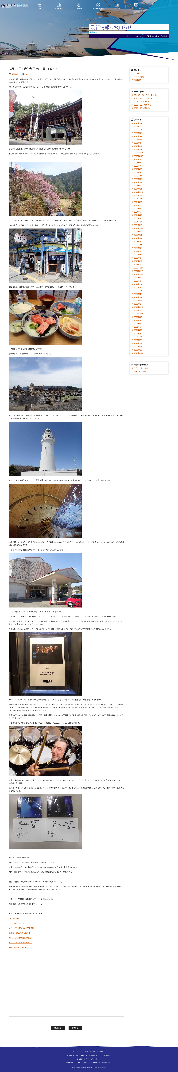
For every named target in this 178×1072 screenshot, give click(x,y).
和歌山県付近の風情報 (17, 947)
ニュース (39, 8)
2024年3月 (138, 218)
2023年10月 (139, 235)
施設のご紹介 (80, 1055)
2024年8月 (138, 202)
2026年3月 (138, 139)
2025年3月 (138, 179)
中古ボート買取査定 (98, 8)
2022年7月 (138, 284)
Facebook (169, 6)
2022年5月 (138, 290)
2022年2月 (138, 300)
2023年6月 (138, 248)
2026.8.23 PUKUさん (142, 101)
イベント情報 (139, 76)
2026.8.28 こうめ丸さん (143, 98)
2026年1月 (138, 146)
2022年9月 (138, 277)
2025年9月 (138, 159)
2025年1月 (138, 185)
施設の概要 (70, 1055)
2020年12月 (139, 346)
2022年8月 (138, 281)
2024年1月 (138, 225)
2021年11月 (139, 310)
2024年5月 (138, 212)
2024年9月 (138, 198)
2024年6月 (138, 208)
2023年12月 (139, 228)
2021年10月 (139, 313)
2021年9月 (138, 317)
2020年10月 (139, 353)
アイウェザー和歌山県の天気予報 (21, 928)
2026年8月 (138, 123)
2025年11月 (139, 152)
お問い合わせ (136, 8)
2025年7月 (138, 166)
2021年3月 (138, 337)
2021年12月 (139, 307)
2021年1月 (138, 343)
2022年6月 (138, 287)
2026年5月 (138, 133)
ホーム (129, 36)
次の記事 (75, 1028)
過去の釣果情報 (140, 371)
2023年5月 (138, 251)
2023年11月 (139, 231)
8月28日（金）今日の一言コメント (146, 95)
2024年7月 (138, 205)
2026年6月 (138, 130)
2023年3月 (138, 258)
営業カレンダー (89, 1059)
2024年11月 (139, 192)
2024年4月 (138, 215)
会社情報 (117, 8)
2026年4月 (138, 136)
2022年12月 (139, 268)
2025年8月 (138, 162)
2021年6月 (138, 327)
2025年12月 (139, 149)
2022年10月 (139, 274)
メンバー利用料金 (91, 1055)
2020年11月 (139, 350)
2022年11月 (139, 271)
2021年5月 (138, 330)
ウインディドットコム (16, 923)
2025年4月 (138, 176)
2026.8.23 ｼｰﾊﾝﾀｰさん (142, 105)
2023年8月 (138, 241)
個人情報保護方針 (104, 1062)
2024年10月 (139, 195)
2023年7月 (138, 244)
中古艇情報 (78, 8)
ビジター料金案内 (104, 1055)
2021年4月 (138, 333)
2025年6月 (138, 169)
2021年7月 (138, 323)
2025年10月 (139, 156)
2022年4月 (138, 294)
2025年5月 (138, 172)
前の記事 (57, 1028)
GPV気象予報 (14, 918)
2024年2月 (138, 222)
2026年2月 (138, 143)
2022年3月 (138, 297)
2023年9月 (138, 238)
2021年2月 (138, 340)
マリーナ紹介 (59, 8)
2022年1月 (138, 304)
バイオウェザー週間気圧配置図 (20, 942)
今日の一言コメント (141, 368)
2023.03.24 (16, 74)
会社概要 (80, 1059)
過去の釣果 (100, 1052)
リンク (98, 1059)
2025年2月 (138, 182)
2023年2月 (138, 261)
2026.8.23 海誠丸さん (142, 108)
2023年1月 (138, 264)
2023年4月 (138, 254)
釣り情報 (137, 80)
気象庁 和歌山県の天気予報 (19, 933)
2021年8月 (138, 320)
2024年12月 (139, 189)
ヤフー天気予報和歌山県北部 (20, 937)
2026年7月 (138, 126)
